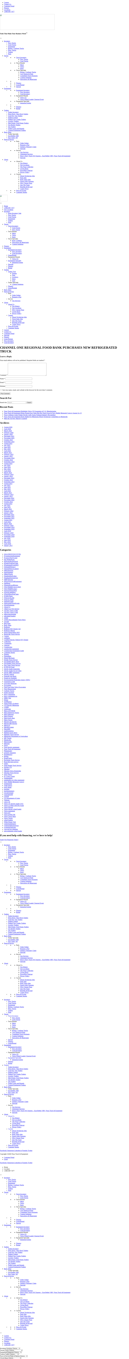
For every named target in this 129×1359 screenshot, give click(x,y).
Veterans (6, 800)
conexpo (6, 645)
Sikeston (6, 769)
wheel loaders (8, 820)
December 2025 (9, 436)
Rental (18, 108)
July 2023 (7, 485)
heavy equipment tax (10, 696)
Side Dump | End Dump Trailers (18, 123)
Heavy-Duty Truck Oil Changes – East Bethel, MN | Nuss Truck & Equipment (45, 156)
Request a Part (24, 145)
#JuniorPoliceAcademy (11, 569)
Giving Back (24, 169)
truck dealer (7, 787)
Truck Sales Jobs (17, 319)
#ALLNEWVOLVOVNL (12, 554)
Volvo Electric (8, 807)
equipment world (9, 682)
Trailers (10, 52)
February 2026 (8, 432)
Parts (9, 54)
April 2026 (7, 429)
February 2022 (8, 511)
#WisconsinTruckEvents (11, 603)
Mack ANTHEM (9, 711)
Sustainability (8, 778)
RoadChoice (8, 758)
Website (2, 386)
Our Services (24, 152)
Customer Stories (21, 192)
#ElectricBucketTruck (11, 561)
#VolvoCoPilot (9, 600)
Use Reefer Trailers (14, 125)
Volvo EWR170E (9, 815)
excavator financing (10, 683)
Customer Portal (9, 6)
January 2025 (8, 456)
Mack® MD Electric (10, 723)
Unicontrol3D (8, 794)
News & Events (21, 190)
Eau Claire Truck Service (12, 665)
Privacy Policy (24, 172)
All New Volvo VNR (11, 610)
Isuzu (22, 68)
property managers (10, 753)
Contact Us (7, 4)
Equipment (11, 46)
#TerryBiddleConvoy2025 (12, 587)
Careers (6, 2)
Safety (6, 764)
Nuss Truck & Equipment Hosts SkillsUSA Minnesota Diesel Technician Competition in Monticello (36, 417)
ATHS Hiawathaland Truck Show (15, 620)
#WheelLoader (9, 601)
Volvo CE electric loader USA (13, 804)
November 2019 (9, 527)
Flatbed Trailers (13, 118)
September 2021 (9, 518)
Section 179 (8, 767)
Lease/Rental (20, 85)
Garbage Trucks (9, 691)
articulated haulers (10, 616)
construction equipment (11, 649)
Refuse (6, 756)
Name (2, 379)
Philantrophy (8, 751)
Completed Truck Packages (29, 76)
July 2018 (7, 538)
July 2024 (7, 465)
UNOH (6, 796)
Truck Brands (20, 63)
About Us (19, 161)
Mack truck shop (9, 718)
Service (18, 150)
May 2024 (7, 469)
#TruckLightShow (10, 592)
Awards (6, 621)
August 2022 (8, 504)
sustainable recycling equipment (14, 780)
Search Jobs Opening (27, 181)
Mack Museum (9, 714)
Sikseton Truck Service (11, 773)
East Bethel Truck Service (12, 663)
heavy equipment (9, 694)
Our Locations (24, 165)
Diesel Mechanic (9, 658)
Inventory (7, 41)
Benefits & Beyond (26, 187)
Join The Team (25, 185)
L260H (6, 707)
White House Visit (10, 822)
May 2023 (7, 489)
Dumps (14, 273)
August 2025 (8, 443)
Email (2, 382)
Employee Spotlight (10, 678)
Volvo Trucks (8, 818)
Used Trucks (12, 45)
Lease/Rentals (12, 288)
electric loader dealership (12, 669)
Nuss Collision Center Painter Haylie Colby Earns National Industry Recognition (30, 415)
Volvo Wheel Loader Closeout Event (32, 99)
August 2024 (8, 463)
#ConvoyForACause (10, 558)
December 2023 (9, 478)
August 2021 (8, 520)
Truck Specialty (21, 70)
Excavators (7, 685)
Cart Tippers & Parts (26, 74)
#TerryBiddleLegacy (10, 589)
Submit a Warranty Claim (28, 147)
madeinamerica (9, 731)
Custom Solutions (25, 77)
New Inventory (25, 92)
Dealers (6, 654)
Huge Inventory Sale (14, 213)
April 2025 (7, 451)
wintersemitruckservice (11, 825)
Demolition (7, 656)
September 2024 (9, 462)
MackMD (7, 729)
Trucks (6, 56)
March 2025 (8, 453)
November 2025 (9, 438)
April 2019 (7, 531)
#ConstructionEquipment (12, 556)
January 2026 (8, 434)
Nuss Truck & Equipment (12, 749)
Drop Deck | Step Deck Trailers (18, 114)
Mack (22, 65)
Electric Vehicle (9, 674)
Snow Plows (8, 774)
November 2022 (9, 500)
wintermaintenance (10, 824)
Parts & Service (9, 139)
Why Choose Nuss (26, 183)
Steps (14, 279)
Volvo (22, 67)
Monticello (7, 740)
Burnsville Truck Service (12, 634)
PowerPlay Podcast (26, 170)
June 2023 (7, 487)
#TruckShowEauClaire (11, 594)
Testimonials (8, 784)
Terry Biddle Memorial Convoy (14, 782)
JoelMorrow (8, 702)
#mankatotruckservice (11, 578)
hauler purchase (9, 692)
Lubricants (7, 709)
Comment (3, 375)
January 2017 (8, 545)
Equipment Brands (22, 96)
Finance (6, 8)
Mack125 (7, 725)
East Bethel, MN (13, 136)
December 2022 (9, 498)
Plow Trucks (12, 50)
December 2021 (9, 514)
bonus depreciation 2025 (12, 632)
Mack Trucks (8, 720)
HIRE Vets (7, 698)
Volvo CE (23, 97)
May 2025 (7, 449)
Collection (7, 641)
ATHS (6, 618)
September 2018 (9, 536)
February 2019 (8, 533)
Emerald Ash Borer (10, 676)
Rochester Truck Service (12, 760)
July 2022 (7, 505)
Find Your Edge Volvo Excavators (15, 687)
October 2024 (8, 460)
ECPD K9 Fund (9, 667)
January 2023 (8, 496)
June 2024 (7, 467)
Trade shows (8, 785)
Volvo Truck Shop (10, 816)
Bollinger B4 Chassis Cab (12, 629)
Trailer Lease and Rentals (16, 128)
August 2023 (8, 483)
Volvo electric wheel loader (12, 809)
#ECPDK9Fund (9, 559)
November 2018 (9, 534)
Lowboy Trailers (13, 121)
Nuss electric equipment (11, 747)
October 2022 (8, 502)
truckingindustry (9, 791)
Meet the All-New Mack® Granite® (15, 418)
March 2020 (8, 524)
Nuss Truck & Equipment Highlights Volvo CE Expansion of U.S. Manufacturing (30, 411)
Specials (22, 148)
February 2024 (8, 474)
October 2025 (8, 440)
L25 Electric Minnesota (11, 705)
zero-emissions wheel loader (13, 831)
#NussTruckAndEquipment (13, 581)
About (6, 159)
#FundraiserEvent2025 (11, 565)
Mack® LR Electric (10, 722)
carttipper (7, 638)
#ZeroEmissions (9, 605)
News (6, 745)
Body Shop (7, 132)
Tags (13, 281)
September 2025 (9, 442)
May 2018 (7, 542)
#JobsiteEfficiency (10, 567)
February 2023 (8, 494)
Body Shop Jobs (25, 179)
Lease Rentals (8, 339)
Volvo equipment (9, 811)
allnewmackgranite (10, 614)
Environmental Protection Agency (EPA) (17, 680)
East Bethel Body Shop (11, 661)
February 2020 (8, 525)
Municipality (8, 742)
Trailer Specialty (13, 134)
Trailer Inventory (13, 112)
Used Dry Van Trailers (15, 116)
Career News (24, 189)
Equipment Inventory (23, 90)
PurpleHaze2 (8, 754)
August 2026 (8, 427)
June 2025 (7, 447)
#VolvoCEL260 (9, 598)
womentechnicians (10, 827)
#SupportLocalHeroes (11, 585)
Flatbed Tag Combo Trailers (17, 119)
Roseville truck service (11, 762)
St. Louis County (9, 776)
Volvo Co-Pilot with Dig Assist (14, 805)
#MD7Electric (8, 580)
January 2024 (8, 476)
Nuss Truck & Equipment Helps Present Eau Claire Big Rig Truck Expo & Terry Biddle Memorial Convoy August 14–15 (43, 413)
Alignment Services (26, 154)
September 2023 (9, 482)
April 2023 (7, 491)
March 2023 (8, 493)
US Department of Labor (12, 798)
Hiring (6, 700)
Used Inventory (25, 94)
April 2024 (7, 471)
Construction (8, 647)
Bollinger (7, 627)
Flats (13, 275)
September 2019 (9, 529)
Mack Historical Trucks (11, 713)
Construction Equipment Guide (14, 651)
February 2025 (8, 454)
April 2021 (7, 522)
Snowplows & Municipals (28, 79)
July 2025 (7, 445)
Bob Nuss (7, 623)
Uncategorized (8, 793)
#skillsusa (7, 583)
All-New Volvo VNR (11, 612)
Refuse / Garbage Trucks (16, 48)
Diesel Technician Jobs (27, 176)
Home (6, 206)
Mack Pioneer (8, 716)
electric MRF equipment (11, 672)
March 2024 (8, 473)
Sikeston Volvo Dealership (12, 771)
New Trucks (12, 43)
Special (18, 87)
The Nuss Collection (26, 167)
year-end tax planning (11, 829)
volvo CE (7, 802)
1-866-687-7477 (9, 11)
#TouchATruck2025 (10, 590)
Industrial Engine (25, 103)
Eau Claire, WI (13, 138)
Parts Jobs (23, 178)
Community (8, 643)
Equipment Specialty (22, 101)
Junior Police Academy (11, 703)
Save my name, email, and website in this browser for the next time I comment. (27, 390)
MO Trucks (7, 738)
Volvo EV (7, 813)
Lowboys (15, 277)
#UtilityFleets (8, 596)
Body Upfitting (17, 240)
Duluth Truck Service (11, 660)
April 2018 (7, 544)
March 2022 (8, 509)
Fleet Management (10, 689)
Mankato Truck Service (11, 734)
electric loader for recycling (12, 671)
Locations (7, 10)
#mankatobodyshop (10, 576)
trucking (6, 789)
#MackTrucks (8, 574)
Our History (24, 163)
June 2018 (7, 540)
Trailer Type (12, 271)
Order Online (24, 143)
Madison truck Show (10, 733)
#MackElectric (8, 570)
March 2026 (8, 431)
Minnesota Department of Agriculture (16, 736)
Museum (7, 743)
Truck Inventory (21, 57)
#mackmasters (8, 572)
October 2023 (8, 480)
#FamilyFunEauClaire (11, 563)
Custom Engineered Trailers (17, 130)
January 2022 (8, 513)
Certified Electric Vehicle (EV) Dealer (16, 640)
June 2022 (7, 507)
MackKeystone (9, 727)
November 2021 (9, 516)
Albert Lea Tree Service (11, 609)
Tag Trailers (12, 127)
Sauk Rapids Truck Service (12, 765)
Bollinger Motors (9, 631)
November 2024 (9, 458)
